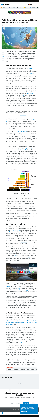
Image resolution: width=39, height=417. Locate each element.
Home (4, 17)
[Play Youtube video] (21, 272)
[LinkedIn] (18, 409)
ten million (24, 242)
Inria (36, 93)
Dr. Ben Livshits (13, 232)
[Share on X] (3, 54)
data (28, 369)
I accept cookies (24, 411)
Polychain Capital (18, 320)
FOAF (32, 148)
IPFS (29, 257)
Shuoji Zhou (14, 322)
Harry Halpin (30, 93)
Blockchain (10, 369)
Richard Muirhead (27, 320)
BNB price (26, 8)
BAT (15, 255)
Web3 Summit (32, 68)
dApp (33, 91)
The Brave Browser (15, 230)
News (7, 17)
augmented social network (20, 131)
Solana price (32, 8)
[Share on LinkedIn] (3, 56)
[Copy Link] (3, 60)
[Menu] (37, 4)
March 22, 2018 (23, 115)
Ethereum (32, 369)
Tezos (21, 342)
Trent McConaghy (23, 290)
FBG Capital (21, 322)
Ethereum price (12, 8)
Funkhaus (30, 73)
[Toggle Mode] (33, 4)
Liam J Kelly (6, 25)
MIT (24, 95)
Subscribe (26, 403)
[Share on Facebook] (3, 52)
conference (16, 369)
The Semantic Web (22, 149)
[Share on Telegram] (3, 58)
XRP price (19, 8)
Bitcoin (19, 288)
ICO (31, 213)
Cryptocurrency (22, 369)
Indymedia (27, 148)
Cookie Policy (23, 409)
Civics (9, 134)
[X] (13, 409)
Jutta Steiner (30, 322)
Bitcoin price (4, 8)
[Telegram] (16, 409)
